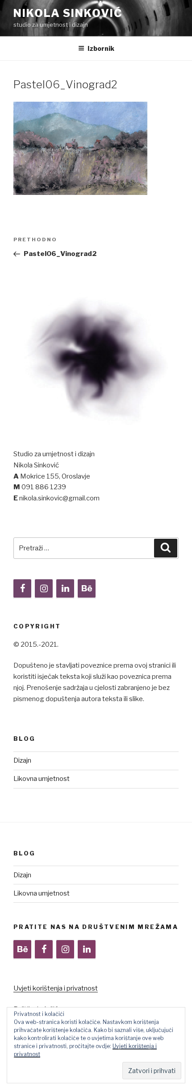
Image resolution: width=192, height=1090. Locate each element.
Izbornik (101, 48)
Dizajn (22, 760)
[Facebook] (22, 588)
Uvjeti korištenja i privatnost (55, 988)
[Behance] (87, 588)
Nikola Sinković (68, 13)
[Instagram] (44, 588)
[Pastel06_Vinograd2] (80, 193)
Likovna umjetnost (41, 779)
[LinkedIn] (65, 588)
